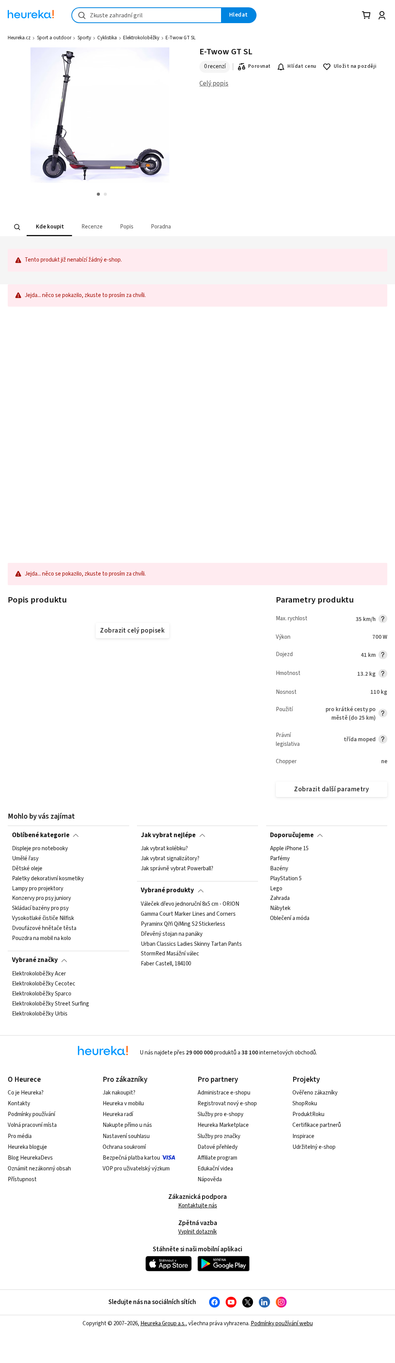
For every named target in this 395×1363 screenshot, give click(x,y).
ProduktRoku (308, 1114)
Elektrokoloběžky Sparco (41, 994)
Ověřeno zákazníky (315, 1093)
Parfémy (280, 859)
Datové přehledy (218, 1147)
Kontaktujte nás (197, 1206)
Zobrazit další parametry (331, 789)
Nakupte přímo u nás (127, 1125)
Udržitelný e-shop (314, 1147)
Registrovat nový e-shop (227, 1103)
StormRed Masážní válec (170, 954)
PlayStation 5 (286, 878)
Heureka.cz (19, 37)
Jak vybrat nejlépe (168, 835)
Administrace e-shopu (224, 1093)
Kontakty (19, 1103)
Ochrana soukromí (124, 1147)
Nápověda (210, 1179)
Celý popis (213, 83)
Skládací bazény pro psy (40, 908)
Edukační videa (215, 1169)
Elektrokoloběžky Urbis (40, 1013)
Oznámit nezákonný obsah (39, 1169)
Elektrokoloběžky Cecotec (43, 984)
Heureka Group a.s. (163, 1323)
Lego (276, 888)
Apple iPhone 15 (289, 849)
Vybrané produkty (167, 890)
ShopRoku (304, 1103)
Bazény (279, 869)
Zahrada (280, 898)
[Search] (17, 227)
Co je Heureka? (26, 1093)
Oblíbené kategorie (40, 835)
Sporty (84, 37)
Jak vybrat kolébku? (164, 849)
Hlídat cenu (301, 66)
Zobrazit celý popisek (132, 630)
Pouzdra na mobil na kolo (41, 938)
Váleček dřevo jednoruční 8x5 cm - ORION (190, 904)
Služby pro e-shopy (220, 1114)
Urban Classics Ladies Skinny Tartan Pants (191, 944)
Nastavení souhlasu (126, 1136)
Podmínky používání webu (282, 1323)
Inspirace (303, 1136)
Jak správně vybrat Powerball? (177, 869)
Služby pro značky (219, 1136)
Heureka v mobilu (123, 1103)
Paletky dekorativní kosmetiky (48, 878)
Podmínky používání (31, 1114)
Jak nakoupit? (119, 1093)
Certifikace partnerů (316, 1125)
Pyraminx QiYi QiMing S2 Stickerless (183, 924)
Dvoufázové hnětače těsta (44, 928)
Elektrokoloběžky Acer (39, 974)
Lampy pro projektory (37, 888)
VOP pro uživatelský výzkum (136, 1169)
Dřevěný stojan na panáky (172, 934)
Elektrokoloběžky (141, 37)
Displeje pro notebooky (40, 849)
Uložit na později (355, 66)
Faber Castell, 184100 (166, 964)
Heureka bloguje (27, 1147)
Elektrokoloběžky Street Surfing (50, 1003)
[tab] (49, 227)
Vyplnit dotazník (197, 1232)
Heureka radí (118, 1114)
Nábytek (280, 908)
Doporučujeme (292, 835)
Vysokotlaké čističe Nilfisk (43, 918)
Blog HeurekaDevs (30, 1158)
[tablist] (169, 227)
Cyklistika (107, 37)
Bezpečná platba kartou (131, 1158)
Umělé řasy (25, 859)
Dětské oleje (27, 869)
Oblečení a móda (289, 918)
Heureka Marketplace (223, 1125)
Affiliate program (217, 1158)
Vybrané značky (35, 960)
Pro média (20, 1136)
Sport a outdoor (54, 37)
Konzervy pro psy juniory (41, 898)
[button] (49, 227)
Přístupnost (22, 1179)
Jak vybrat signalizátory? (170, 859)
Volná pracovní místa (32, 1125)
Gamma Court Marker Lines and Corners (188, 914)
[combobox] (146, 15)
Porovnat (259, 66)
